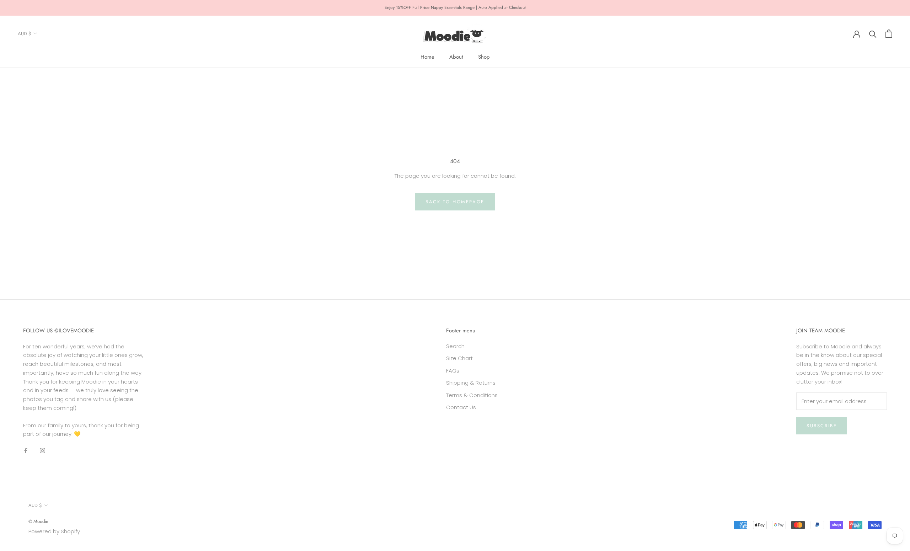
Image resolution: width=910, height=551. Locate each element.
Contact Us (461, 407)
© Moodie (38, 521)
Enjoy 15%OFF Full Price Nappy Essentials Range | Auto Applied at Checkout (455, 7)
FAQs (452, 370)
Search (455, 346)
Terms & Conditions (472, 395)
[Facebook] (25, 450)
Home (427, 57)
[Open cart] (888, 34)
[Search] (873, 33)
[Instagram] (42, 450)
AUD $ (24, 33)
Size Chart (459, 358)
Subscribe (822, 425)
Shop (484, 57)
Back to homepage (455, 201)
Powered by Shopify (54, 531)
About (456, 57)
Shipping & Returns (471, 382)
